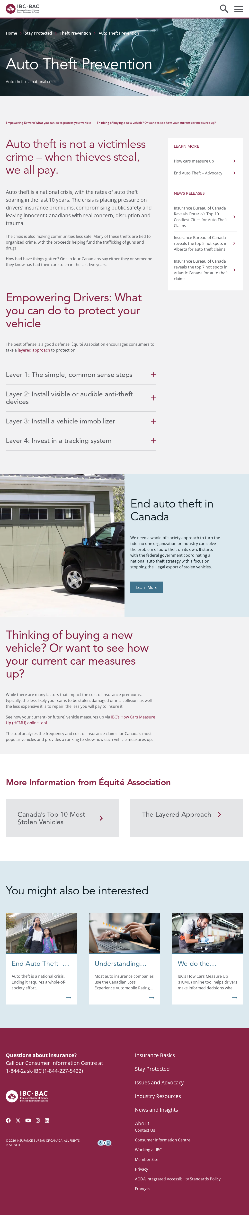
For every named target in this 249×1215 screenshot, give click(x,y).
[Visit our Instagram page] (38, 1120)
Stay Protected (38, 33)
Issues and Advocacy (159, 1082)
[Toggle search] (224, 8)
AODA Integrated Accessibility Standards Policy (178, 1179)
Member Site (146, 1159)
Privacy (141, 1169)
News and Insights (156, 1109)
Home (11, 33)
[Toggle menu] (238, 8)
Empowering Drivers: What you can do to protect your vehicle (48, 123)
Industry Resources (158, 1096)
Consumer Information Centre (162, 1140)
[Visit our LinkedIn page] (47, 1120)
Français (142, 1188)
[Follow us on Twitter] (18, 1120)
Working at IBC (148, 1149)
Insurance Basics (155, 1055)
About (142, 1123)
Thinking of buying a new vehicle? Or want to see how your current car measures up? (156, 123)
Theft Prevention (75, 33)
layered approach (34, 350)
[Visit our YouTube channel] (28, 1120)
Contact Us (145, 1130)
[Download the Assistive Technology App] (105, 1143)
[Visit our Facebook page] (8, 1120)
